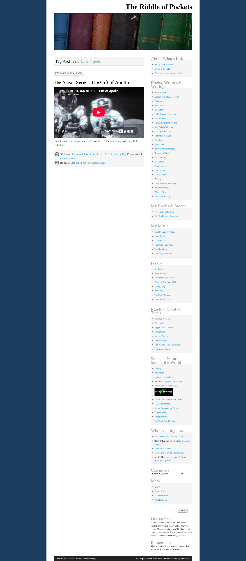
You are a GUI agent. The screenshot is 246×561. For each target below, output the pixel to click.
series (102, 162)
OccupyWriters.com (163, 131)
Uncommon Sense (162, 348)
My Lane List (160, 240)
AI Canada (159, 372)
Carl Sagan (76, 162)
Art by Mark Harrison (164, 64)
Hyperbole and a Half (164, 327)
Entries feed (160, 491)
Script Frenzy (160, 157)
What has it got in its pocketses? (168, 73)
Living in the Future (163, 68)
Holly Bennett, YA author (165, 114)
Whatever (159, 178)
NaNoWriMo (160, 118)
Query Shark (160, 144)
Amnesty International (164, 376)
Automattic (185, 558)
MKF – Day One (180, 436)
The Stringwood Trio (163, 253)
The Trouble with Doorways (167, 216)
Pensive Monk (161, 340)
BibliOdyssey (160, 92)
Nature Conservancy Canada (167, 407)
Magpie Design (161, 336)
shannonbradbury (162, 436)
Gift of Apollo (90, 162)
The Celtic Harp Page (164, 244)
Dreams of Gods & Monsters (167, 96)
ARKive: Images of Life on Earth (169, 381)
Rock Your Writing (163, 152)
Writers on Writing (162, 196)
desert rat (158, 448)
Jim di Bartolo (161, 331)
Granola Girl (171, 448)
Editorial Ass (160, 105)
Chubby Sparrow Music (165, 231)
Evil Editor (159, 109)
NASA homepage (162, 403)
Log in (157, 486)
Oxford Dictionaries (163, 135)
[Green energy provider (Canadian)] (164, 394)
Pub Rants (159, 139)
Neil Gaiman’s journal (164, 127)
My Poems (159, 268)
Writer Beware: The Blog (165, 183)
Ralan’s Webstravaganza (165, 148)
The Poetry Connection (164, 299)
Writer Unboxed (161, 187)
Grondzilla (159, 323)
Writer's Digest (161, 191)
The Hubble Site (161, 416)
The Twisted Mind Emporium (167, 344)
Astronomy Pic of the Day (166, 385)
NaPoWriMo (160, 273)
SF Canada (159, 161)
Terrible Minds (161, 165)
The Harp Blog (161, 249)
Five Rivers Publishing (164, 211)
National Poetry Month (164, 277)
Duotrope (159, 101)
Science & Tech (104, 154)
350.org (158, 368)
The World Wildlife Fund (165, 420)
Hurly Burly (160, 236)
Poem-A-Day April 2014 (165, 281)
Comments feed (161, 495)
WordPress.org (161, 499)
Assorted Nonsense (163, 318)
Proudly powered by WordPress (148, 558)
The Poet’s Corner (162, 294)
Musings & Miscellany (83, 154)
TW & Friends (161, 174)
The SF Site (160, 170)
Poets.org (159, 290)
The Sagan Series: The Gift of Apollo (91, 82)
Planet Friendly (161, 412)
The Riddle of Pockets (159, 6)
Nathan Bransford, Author (166, 122)
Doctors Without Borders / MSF (168, 399)
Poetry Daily (160, 286)
